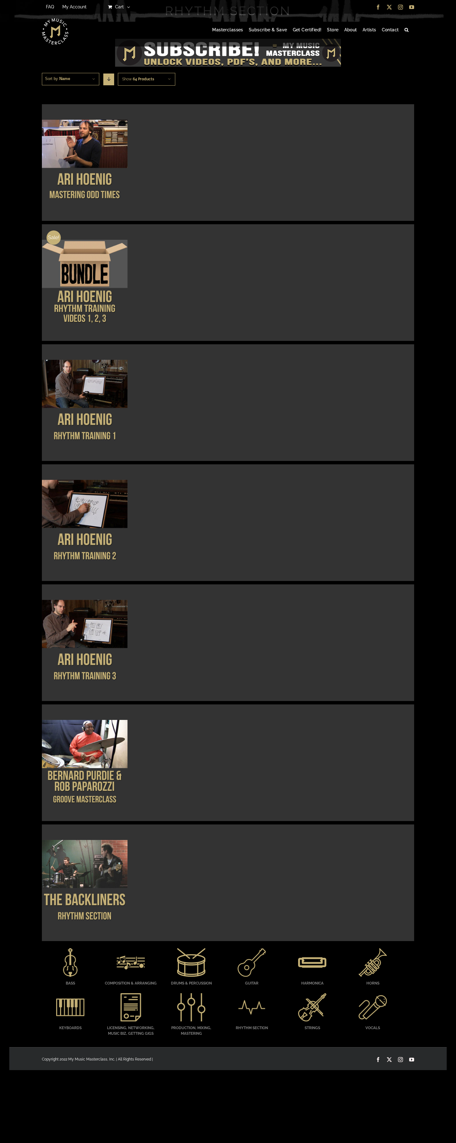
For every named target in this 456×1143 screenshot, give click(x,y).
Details (84, 163)
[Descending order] (109, 79)
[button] (407, 30)
